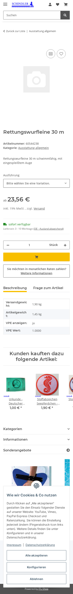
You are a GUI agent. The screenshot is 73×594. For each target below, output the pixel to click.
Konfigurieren (36, 567)
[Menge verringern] (7, 245)
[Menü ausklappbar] (5, 2)
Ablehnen (36, 579)
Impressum (14, 545)
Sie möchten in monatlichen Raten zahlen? (36, 271)
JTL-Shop (43, 589)
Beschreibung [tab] (15, 288)
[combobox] (36, 183)
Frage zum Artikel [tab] (48, 288)
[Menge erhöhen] (65, 245)
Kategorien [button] (12, 429)
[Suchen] (65, 15)
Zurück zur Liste (15, 31)
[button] (50, 4)
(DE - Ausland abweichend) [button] (48, 228)
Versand (39, 208)
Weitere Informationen (36, 273)
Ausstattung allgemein (33, 148)
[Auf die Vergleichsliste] (50, 53)
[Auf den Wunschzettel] (61, 53)
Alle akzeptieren (36, 555)
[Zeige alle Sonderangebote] (68, 450)
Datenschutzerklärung (40, 545)
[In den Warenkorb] (6, 44)
